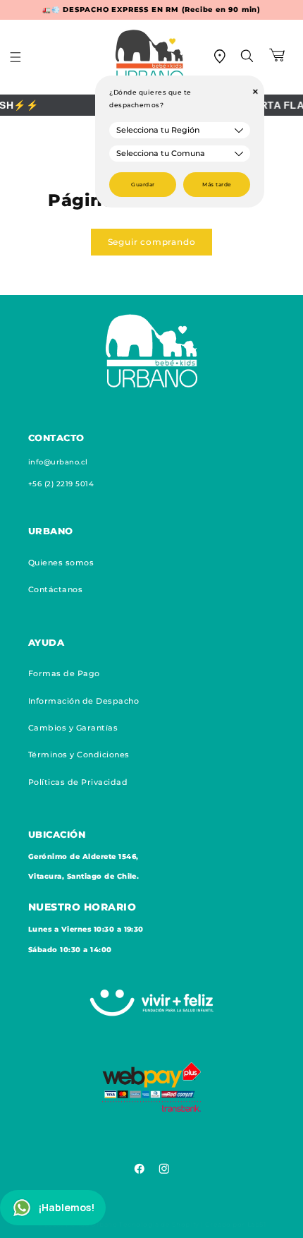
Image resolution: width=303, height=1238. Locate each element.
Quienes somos (61, 562)
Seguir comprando (152, 241)
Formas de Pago (64, 673)
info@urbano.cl (58, 462)
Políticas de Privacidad (78, 782)
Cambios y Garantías (73, 728)
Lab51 (256, 1224)
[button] (24, 57)
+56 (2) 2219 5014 (61, 483)
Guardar (142, 184)
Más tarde (216, 184)
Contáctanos (55, 589)
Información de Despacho (83, 701)
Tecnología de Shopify (159, 1224)
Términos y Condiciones (79, 754)
